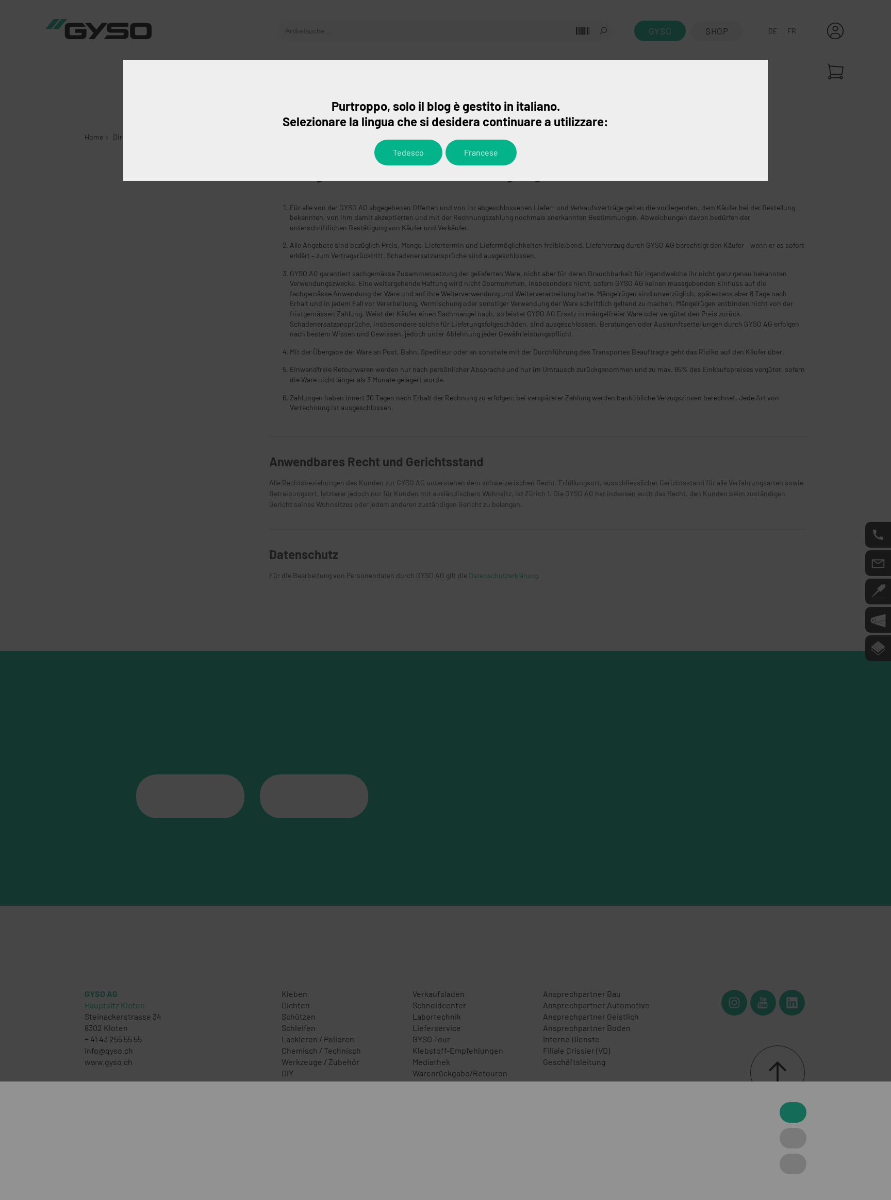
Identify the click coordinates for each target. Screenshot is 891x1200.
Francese (481, 152)
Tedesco (408, 152)
